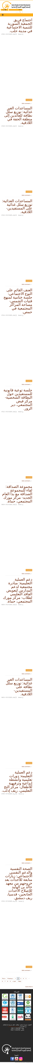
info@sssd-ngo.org (13, 1026)
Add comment (26, 103)
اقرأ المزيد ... (28, 100)
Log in (20, 9)
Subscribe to (29, 986)
